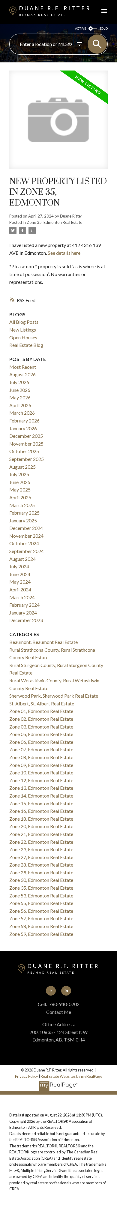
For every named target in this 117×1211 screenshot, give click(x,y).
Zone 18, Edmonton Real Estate (41, 819)
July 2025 (19, 474)
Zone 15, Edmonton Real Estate (41, 803)
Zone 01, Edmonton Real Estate (41, 711)
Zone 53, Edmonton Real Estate (41, 895)
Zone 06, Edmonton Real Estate (41, 742)
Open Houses (23, 337)
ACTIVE (80, 28)
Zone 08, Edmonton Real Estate (41, 757)
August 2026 (22, 374)
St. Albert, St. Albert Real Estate (41, 703)
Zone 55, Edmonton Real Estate (41, 903)
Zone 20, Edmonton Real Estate (41, 826)
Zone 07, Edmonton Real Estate (41, 749)
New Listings (22, 329)
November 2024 (26, 536)
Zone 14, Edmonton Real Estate (41, 795)
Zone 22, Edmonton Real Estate (41, 842)
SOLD (103, 28)
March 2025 (22, 505)
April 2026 (20, 405)
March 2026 (22, 413)
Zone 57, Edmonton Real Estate (41, 918)
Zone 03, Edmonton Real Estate (41, 726)
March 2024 (22, 597)
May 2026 (20, 397)
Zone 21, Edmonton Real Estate (41, 834)
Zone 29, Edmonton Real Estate (41, 872)
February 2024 (24, 605)
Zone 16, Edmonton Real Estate (41, 811)
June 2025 (19, 482)
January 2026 (23, 428)
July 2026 (19, 382)
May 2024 (20, 581)
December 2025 (26, 436)
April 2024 (20, 589)
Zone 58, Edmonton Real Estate (41, 926)
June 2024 (19, 574)
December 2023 (26, 620)
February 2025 (24, 512)
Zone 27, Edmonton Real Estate (41, 857)
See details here (64, 253)
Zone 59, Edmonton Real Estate (41, 934)
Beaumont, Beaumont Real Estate (43, 642)
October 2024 (24, 543)
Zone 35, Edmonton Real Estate (54, 222)
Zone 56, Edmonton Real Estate (41, 911)
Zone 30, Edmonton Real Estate (41, 880)
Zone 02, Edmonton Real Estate (41, 719)
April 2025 (20, 497)
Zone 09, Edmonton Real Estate (41, 765)
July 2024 (19, 566)
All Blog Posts (23, 322)
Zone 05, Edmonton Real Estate (41, 734)
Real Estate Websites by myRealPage (71, 1076)
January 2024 (23, 612)
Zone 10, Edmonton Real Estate (41, 772)
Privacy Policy (26, 1076)
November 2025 (26, 443)
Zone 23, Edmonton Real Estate (41, 849)
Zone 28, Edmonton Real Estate (41, 864)
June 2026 (19, 390)
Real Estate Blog (26, 345)
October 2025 (24, 451)
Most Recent (22, 367)
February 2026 (24, 420)
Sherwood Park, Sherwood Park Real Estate (53, 696)
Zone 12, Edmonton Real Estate (41, 780)
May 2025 (20, 489)
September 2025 (26, 459)
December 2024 (26, 528)
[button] (51, 991)
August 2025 (22, 467)
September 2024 (26, 551)
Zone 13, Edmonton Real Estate (41, 788)
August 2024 (22, 559)
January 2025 (23, 520)
